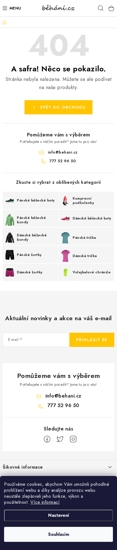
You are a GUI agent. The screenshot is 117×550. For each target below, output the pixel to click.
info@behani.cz (63, 152)
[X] (60, 439)
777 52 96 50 (63, 161)
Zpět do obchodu (63, 107)
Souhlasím (58, 534)
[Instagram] (73, 439)
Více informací (45, 502)
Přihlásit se (91, 340)
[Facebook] (47, 439)
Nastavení (58, 515)
